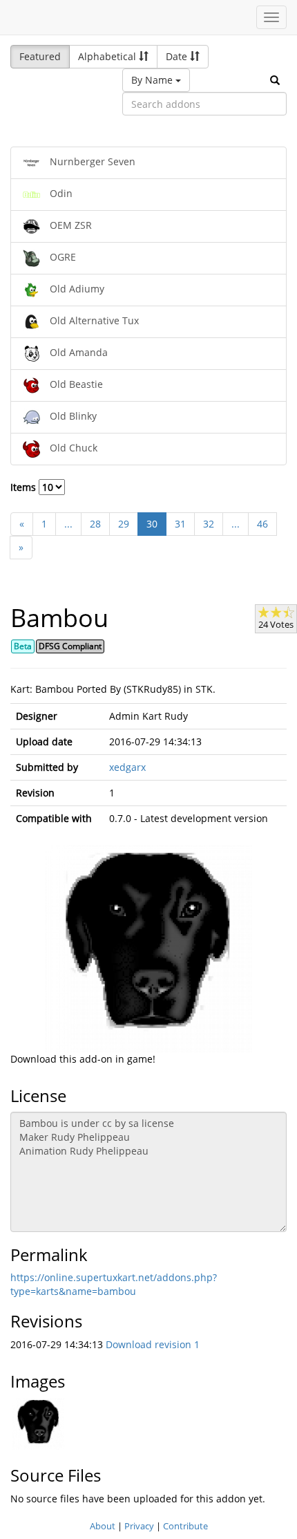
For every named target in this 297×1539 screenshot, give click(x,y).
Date (178, 56)
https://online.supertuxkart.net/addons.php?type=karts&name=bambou (113, 1284)
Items (24, 487)
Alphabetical (108, 56)
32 (208, 523)
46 (262, 523)
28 (95, 523)
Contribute (185, 1526)
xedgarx (127, 767)
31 (180, 523)
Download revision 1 (153, 1344)
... (68, 523)
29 (123, 523)
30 (151, 523)
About (102, 1526)
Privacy (139, 1526)
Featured (40, 56)
